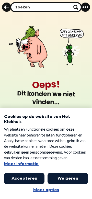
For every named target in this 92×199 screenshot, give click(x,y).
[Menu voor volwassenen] (85, 7)
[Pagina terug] (6, 7)
